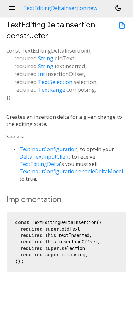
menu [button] (11, 8)
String (45, 58)
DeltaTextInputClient (44, 156)
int (41, 73)
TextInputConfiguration (48, 149)
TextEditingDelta (39, 164)
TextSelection (55, 82)
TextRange (51, 89)
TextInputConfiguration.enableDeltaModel (71, 171)
